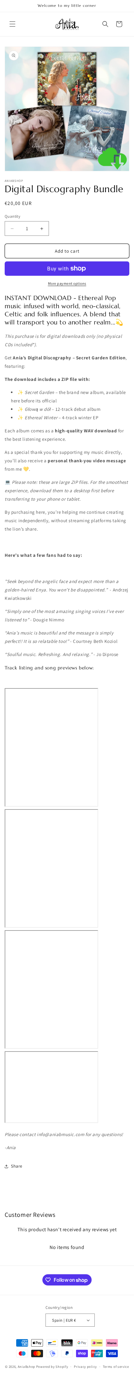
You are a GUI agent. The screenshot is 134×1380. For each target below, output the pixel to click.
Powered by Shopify (52, 1366)
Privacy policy (85, 1366)
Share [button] (16, 1166)
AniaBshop (26, 1366)
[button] (12, 24)
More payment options (67, 283)
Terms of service (116, 1366)
